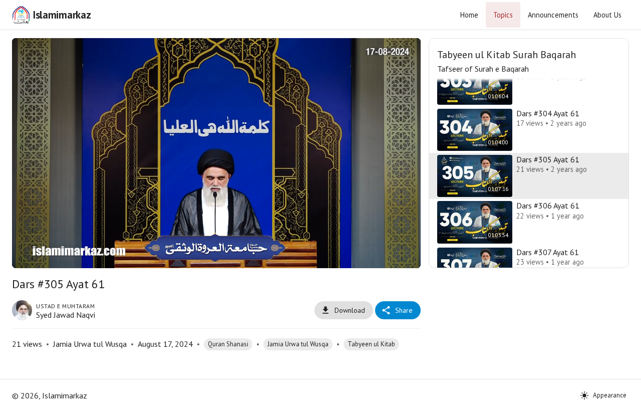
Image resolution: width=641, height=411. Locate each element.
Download (350, 310)
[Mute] (52, 256)
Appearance (609, 395)
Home (469, 15)
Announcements (553, 15)
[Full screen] (405, 256)
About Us (607, 15)
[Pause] (28, 256)
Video (204, 53)
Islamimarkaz (62, 15)
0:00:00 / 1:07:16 (99, 256)
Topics (503, 15)
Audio (229, 53)
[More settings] (381, 256)
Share (404, 310)
